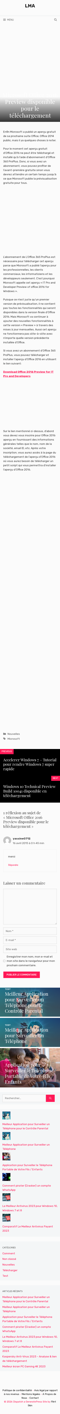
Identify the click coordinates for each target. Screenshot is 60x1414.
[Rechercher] (50, 1098)
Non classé (9, 1258)
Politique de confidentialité (17, 1390)
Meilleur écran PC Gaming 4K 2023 (23, 1366)
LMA (30, 6)
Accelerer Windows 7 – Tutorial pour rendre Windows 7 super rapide (29, 764)
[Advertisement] (30, 54)
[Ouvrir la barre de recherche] (55, 20)
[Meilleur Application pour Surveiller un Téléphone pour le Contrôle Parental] (30, 1014)
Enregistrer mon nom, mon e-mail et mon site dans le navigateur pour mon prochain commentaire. (31, 961)
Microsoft (14, 738)
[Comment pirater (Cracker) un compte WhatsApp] (6, 1178)
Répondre (13, 865)
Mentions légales (31, 1394)
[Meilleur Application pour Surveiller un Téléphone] (30, 1044)
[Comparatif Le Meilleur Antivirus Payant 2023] (6, 1219)
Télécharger (9, 1270)
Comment (8, 1253)
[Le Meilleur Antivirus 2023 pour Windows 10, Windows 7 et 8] (6, 1199)
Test (5, 1275)
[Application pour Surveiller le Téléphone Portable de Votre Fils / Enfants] (30, 1085)
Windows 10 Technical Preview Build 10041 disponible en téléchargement (29, 791)
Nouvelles (14, 733)
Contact (34, 1398)
